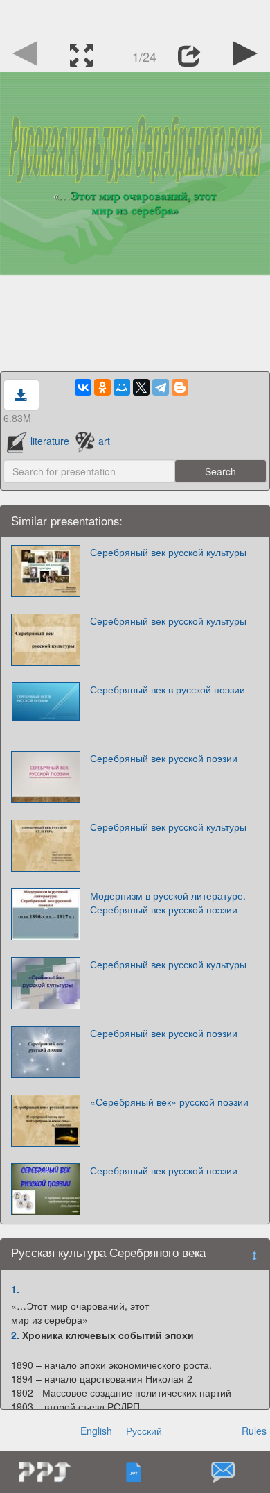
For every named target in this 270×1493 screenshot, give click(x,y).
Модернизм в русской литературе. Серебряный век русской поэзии (168, 902)
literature (49, 441)
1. (15, 1289)
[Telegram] (160, 387)
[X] (141, 387)
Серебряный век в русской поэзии (167, 689)
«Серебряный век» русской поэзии (169, 1101)
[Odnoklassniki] (102, 387)
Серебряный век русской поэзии (163, 758)
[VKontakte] (83, 387)
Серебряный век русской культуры (168, 552)
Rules (254, 1430)
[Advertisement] (135, 17)
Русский (144, 1430)
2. (15, 1335)
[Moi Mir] (122, 387)
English (96, 1430)
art (104, 441)
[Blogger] (180, 387)
